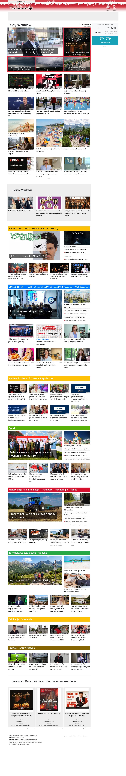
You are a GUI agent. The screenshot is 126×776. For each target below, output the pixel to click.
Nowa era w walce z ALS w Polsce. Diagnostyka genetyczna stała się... (80, 408)
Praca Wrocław (42, 331)
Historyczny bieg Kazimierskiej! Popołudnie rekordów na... (37, 469)
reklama (11, 731)
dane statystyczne (105, 34)
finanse (76, 727)
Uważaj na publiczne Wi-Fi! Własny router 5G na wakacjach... (59, 533)
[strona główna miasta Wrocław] (21, 7)
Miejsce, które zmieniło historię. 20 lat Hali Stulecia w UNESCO (59, 628)
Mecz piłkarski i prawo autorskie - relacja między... (16, 658)
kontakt (22, 731)
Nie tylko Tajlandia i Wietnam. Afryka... (20, 143)
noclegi (71, 727)
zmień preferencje (27, 733)
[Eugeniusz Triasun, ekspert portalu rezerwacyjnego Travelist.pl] (35, 562)
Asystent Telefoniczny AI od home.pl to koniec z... (80, 533)
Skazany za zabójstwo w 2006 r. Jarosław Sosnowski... (37, 658)
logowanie (28, 731)
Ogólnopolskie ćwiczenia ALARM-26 (38, 627)
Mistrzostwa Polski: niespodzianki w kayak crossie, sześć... (58, 467)
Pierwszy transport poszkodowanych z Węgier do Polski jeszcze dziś (59, 387)
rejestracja (34, 731)
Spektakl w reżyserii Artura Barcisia (38, 266)
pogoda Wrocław (105, 16)
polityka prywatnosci (37, 733)
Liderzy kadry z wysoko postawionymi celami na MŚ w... (17, 467)
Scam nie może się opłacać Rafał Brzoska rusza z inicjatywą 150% (17, 387)
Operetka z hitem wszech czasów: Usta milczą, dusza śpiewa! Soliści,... (17, 267)
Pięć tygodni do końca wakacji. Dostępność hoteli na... (37, 600)
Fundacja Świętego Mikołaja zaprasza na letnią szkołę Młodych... (80, 628)
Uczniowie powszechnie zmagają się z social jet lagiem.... (17, 628)
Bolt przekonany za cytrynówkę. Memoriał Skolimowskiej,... (79, 467)
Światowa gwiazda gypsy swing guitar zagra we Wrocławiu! (59, 267)
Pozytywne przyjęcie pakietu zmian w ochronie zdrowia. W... (38, 408)
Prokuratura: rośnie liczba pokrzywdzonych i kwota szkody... (80, 658)
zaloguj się (112, 1)
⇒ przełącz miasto (19, 729)
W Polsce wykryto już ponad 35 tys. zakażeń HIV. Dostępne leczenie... (38, 387)
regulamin (11, 733)
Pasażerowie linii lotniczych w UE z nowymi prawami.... (57, 600)
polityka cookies (18, 733)
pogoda (66, 727)
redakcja (17, 731)
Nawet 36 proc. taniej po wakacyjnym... (20, 125)
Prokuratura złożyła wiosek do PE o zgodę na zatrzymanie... (58, 658)
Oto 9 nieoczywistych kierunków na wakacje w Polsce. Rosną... (80, 600)
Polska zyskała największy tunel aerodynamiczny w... (16, 600)
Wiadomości (51, 1)
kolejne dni (98, 24)
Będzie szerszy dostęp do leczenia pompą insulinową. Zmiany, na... (17, 408)
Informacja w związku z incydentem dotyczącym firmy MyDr (59, 408)
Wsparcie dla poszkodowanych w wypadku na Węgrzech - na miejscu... (80, 388)
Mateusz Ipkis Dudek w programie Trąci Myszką (80, 266)
